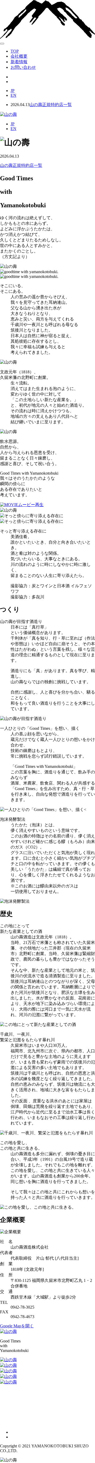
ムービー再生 (31, 504)
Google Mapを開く (17, 1326)
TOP (15, 51)
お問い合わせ (23, 67)
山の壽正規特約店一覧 (51, 104)
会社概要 (19, 56)
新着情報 (19, 61)
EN (13, 95)
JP (13, 90)
